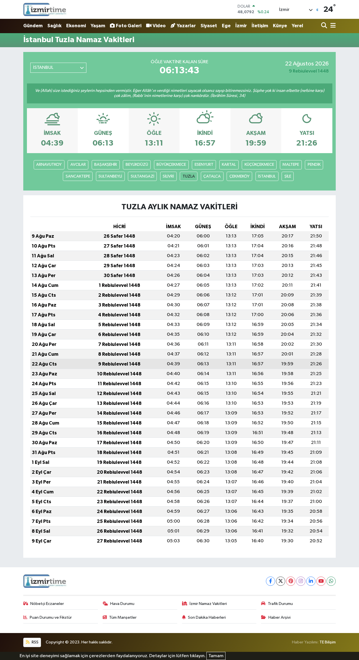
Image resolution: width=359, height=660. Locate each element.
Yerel (297, 25)
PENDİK (314, 164)
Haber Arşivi (279, 617)
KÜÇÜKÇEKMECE (259, 164)
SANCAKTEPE (78, 176)
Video (159, 25)
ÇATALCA (212, 176)
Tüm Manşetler (123, 617)
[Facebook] (270, 581)
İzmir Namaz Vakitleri (208, 604)
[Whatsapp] (331, 581)
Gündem (33, 25)
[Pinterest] (290, 581)
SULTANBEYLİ (110, 176)
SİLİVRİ (168, 176)
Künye (280, 25)
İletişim (260, 25)
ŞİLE (287, 176)
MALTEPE (290, 164)
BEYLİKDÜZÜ (137, 164)
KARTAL (229, 164)
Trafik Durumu (280, 604)
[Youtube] (321, 581)
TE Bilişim (327, 642)
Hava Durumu (122, 604)
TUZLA (189, 176)
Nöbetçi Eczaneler (47, 604)
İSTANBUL (267, 176)
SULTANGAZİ (142, 176)
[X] (280, 581)
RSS (34, 642)
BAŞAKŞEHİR (105, 164)
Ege (226, 25)
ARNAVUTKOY (49, 164)
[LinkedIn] (311, 581)
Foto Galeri (128, 25)
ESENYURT (204, 164)
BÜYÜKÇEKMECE (171, 164)
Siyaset (209, 25)
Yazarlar (186, 25)
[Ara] (324, 26)
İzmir (241, 25)
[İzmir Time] (45, 9)
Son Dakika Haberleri (207, 617)
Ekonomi (76, 25)
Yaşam (98, 25)
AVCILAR (78, 164)
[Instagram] (300, 581)
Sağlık (54, 25)
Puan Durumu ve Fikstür (51, 617)
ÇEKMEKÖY (239, 176)
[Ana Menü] (332, 26)
